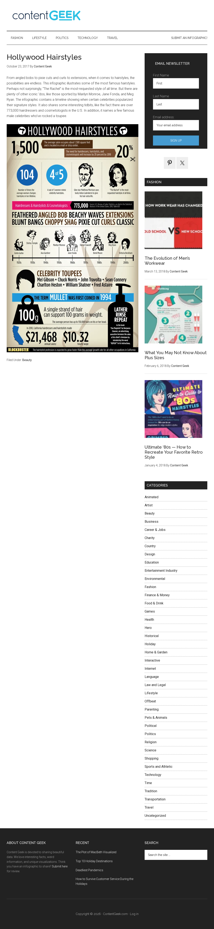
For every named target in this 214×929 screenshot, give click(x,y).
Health (149, 620)
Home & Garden (156, 652)
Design (150, 554)
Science (150, 750)
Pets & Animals (156, 718)
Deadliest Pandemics (89, 870)
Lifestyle (151, 693)
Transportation (155, 799)
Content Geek (46, 15)
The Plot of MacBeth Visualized (96, 852)
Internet (150, 669)
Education (152, 562)
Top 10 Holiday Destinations (94, 861)
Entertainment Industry (161, 571)
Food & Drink (154, 603)
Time (148, 783)
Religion (151, 742)
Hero (148, 628)
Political (151, 726)
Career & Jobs (155, 530)
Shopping (151, 758)
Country (150, 546)
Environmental (155, 579)
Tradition (151, 791)
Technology (153, 775)
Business (151, 522)
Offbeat (150, 701)
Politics (150, 734)
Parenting (152, 709)
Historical (152, 636)
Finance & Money (157, 595)
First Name (161, 75)
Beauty (27, 360)
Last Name (161, 96)
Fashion (150, 587)
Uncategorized (155, 816)
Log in (134, 914)
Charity (150, 538)
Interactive (152, 660)
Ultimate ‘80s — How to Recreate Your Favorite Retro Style (174, 452)
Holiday (150, 644)
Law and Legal (155, 685)
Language (152, 677)
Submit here (60, 866)
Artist (149, 505)
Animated (151, 497)
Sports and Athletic (158, 767)
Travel (149, 807)
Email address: (163, 117)
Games (150, 611)
